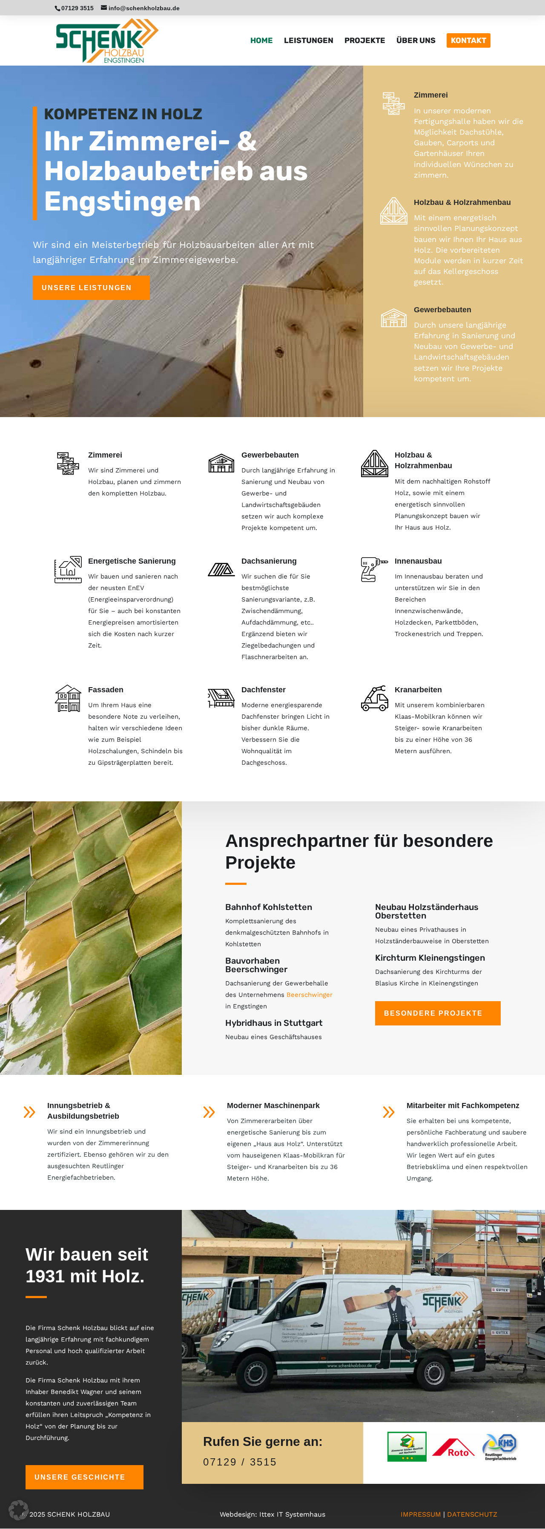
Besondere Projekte (433, 1013)
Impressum (421, 1514)
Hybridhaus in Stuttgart (274, 1023)
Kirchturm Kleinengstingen (430, 958)
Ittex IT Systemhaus (292, 1514)
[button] (18, 1510)
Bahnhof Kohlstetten (268, 907)
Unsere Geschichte (80, 1477)
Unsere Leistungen (87, 287)
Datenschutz (472, 1514)
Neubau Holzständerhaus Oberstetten (427, 911)
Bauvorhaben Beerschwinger (256, 965)
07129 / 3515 (240, 1462)
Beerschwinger (310, 995)
